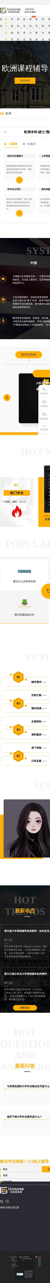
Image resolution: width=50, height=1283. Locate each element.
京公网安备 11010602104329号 (27, 1258)
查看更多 (25, 1007)
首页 (1, 20)
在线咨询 (25, 80)
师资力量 (30, 20)
